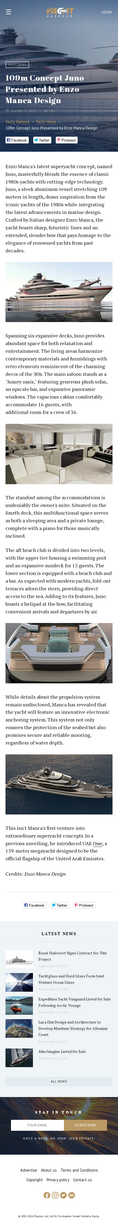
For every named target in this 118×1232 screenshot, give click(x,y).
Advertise (28, 1170)
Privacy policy (58, 1179)
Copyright (34, 1179)
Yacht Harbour (60, 13)
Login (107, 12)
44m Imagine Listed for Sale (62, 1051)
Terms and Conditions (79, 1170)
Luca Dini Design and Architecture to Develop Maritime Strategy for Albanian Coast (73, 1028)
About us (49, 1170)
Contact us (82, 1179)
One (97, 843)
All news (59, 1081)
